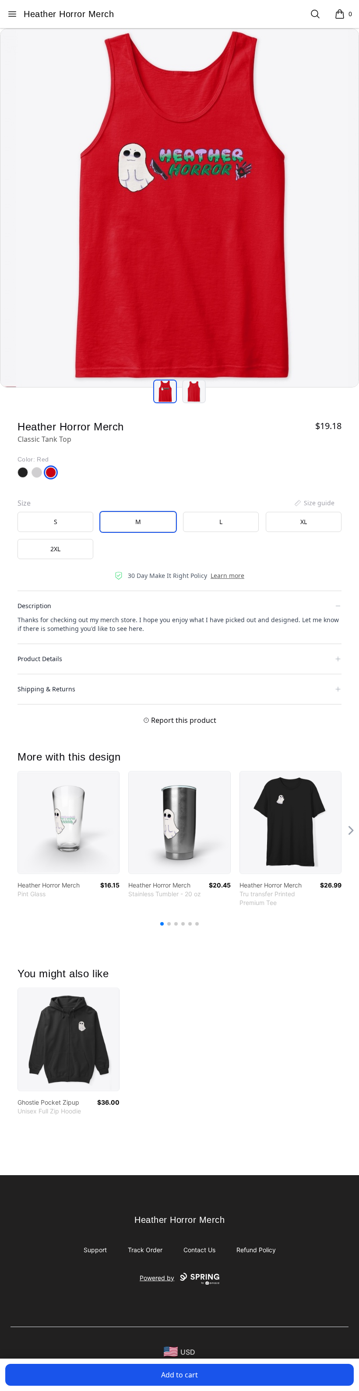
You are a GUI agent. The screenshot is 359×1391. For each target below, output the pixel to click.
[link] (68, 822)
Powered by (157, 1278)
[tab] (165, 391)
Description (34, 606)
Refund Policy (256, 1250)
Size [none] (24, 503)
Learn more (227, 575)
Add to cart (179, 1375)
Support (95, 1250)
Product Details (40, 659)
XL (303, 522)
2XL (55, 549)
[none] (313, 503)
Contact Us (199, 1250)
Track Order (145, 1250)
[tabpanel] (179, 207)
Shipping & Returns (46, 689)
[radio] (55, 522)
